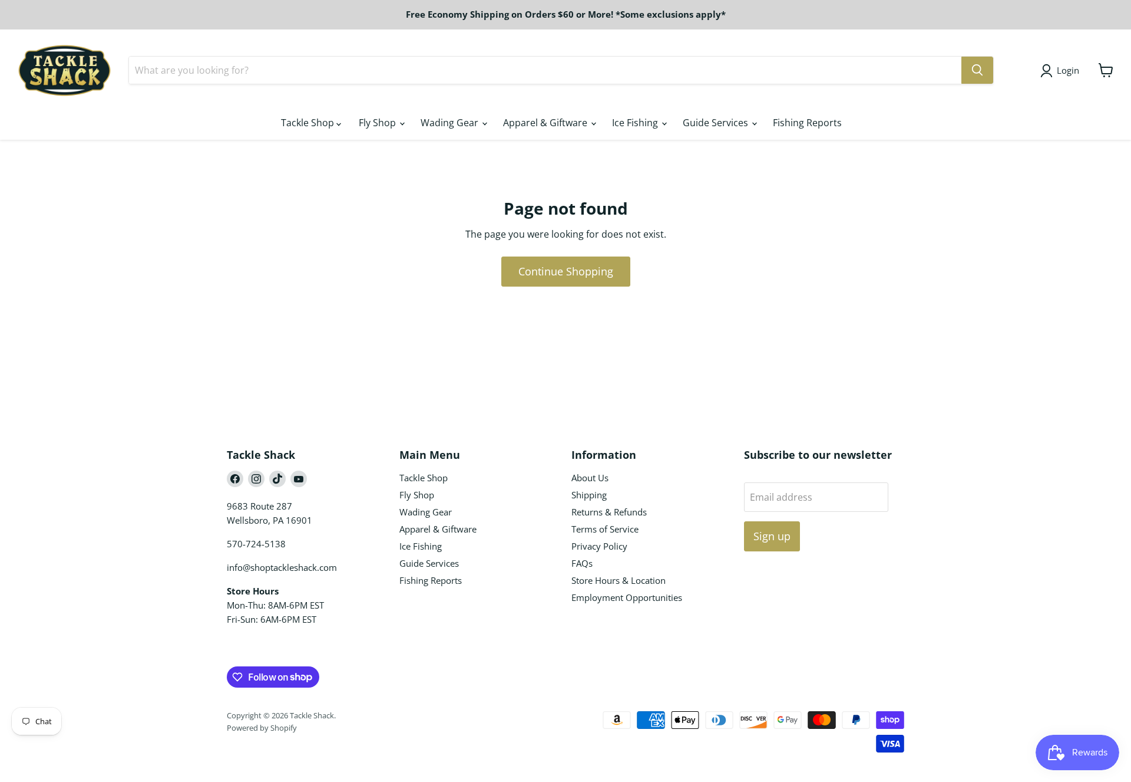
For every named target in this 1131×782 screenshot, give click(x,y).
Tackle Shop (308, 122)
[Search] (977, 70)
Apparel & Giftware (546, 122)
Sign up (772, 536)
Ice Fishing (636, 122)
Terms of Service (605, 529)
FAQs (582, 563)
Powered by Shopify (262, 727)
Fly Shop (378, 122)
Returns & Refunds (609, 512)
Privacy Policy (599, 546)
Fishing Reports (807, 122)
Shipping (589, 495)
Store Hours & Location (618, 580)
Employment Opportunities (626, 597)
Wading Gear (451, 122)
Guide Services (716, 122)
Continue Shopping (565, 271)
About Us (590, 478)
